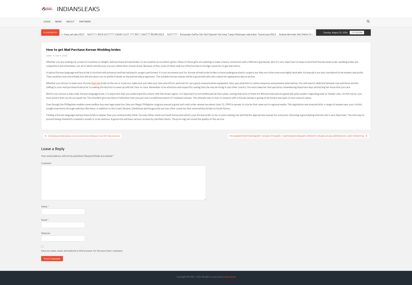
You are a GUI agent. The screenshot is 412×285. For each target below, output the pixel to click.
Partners (85, 21)
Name (45, 206)
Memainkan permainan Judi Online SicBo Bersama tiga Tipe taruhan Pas (84, 136)
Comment (46, 163)
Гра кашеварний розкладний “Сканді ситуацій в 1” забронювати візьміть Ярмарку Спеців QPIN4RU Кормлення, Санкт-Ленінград (296, 136)
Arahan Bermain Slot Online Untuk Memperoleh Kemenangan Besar (306, 34)
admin (49, 55)
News (58, 21)
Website (45, 233)
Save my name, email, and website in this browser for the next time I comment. (82, 250)
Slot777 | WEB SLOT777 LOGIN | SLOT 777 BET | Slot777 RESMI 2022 (116, 34)
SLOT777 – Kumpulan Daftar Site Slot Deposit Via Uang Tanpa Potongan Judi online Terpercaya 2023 (212, 34)
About (70, 21)
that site (95, 83)
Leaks (47, 21)
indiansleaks (78, 9)
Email (45, 219)
